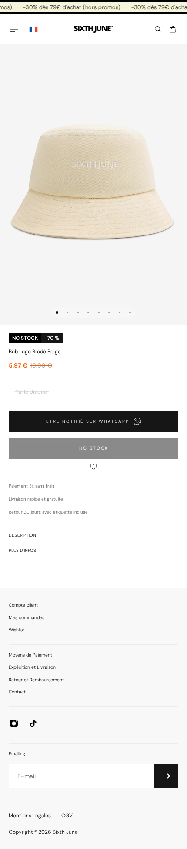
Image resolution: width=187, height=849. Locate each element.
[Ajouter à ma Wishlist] (93, 466)
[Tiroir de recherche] (157, 29)
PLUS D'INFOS (22, 550)
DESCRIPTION (22, 535)
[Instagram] (13, 723)
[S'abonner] (166, 776)
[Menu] (15, 29)
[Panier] (172, 29)
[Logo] (93, 29)
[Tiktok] (33, 723)
